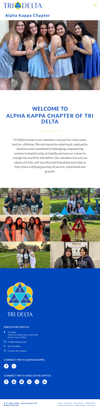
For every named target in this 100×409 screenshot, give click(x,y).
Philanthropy (80, 405)
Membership (90, 403)
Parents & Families (66, 405)
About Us (68, 403)
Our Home (91, 405)
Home (60, 403)
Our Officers (79, 403)
